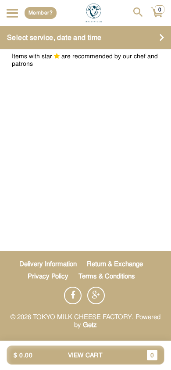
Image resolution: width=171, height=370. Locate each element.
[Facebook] (73, 295)
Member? (40, 12)
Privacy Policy (48, 276)
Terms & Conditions (106, 276)
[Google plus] (96, 295)
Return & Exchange (115, 264)
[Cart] (157, 17)
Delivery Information (48, 264)
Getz (90, 324)
